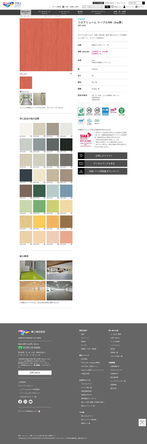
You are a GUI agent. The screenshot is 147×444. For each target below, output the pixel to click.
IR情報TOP (114, 374)
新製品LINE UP (86, 395)
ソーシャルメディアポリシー (30, 393)
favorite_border (71, 73)
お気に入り (117, 7)
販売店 (80, 12)
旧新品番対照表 (86, 391)
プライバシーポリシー (25, 386)
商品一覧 (26, 16)
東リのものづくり (87, 416)
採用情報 (114, 385)
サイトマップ (120, 3)
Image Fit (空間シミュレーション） (93, 370)
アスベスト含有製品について (28, 411)
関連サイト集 (85, 423)
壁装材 (83, 341)
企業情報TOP (115, 366)
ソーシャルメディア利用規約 (30, 389)
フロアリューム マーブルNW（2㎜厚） (41, 16)
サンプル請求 (98, 3)
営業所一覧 (114, 352)
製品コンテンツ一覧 (88, 406)
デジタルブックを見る (104, 163)
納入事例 (84, 359)
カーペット (85, 338)
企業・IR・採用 (120, 12)
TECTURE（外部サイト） (90, 366)
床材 (82, 334)
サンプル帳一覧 (86, 387)
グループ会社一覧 (117, 356)
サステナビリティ (98, 12)
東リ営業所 (37, 365)
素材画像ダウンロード (88, 398)
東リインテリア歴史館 (88, 419)
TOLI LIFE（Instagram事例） (91, 363)
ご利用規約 (22, 382)
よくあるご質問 (116, 334)
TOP (21, 16)
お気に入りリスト (104, 156)
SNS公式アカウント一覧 (28, 397)
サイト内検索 (56, 7)
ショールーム (64, 12)
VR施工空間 (85, 374)
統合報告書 (114, 377)
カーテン (84, 345)
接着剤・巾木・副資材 (88, 349)
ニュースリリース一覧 (118, 381)
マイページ (129, 7)
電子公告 (114, 388)
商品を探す (25, 12)
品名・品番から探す (72, 7)
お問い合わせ (109, 3)
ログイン (141, 7)
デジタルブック (44, 12)
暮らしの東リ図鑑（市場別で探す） (93, 402)
